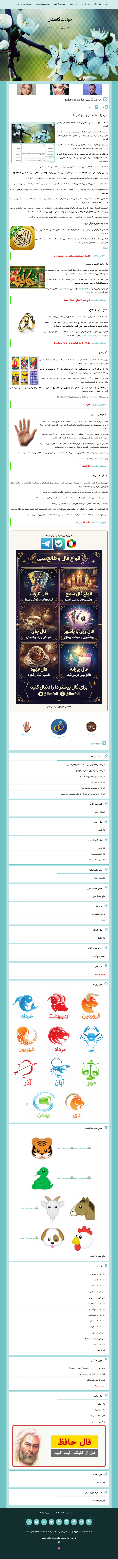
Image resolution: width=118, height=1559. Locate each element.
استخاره (105, 248)
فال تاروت (86, 4)
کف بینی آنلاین (99, 458)
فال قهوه (101, 848)
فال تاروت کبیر (99, 1280)
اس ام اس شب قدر (97, 782)
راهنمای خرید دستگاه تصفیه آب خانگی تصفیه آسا (86, 1368)
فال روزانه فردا (99, 1500)
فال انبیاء (101, 830)
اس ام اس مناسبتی (43, 4)
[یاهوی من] (89, 1522)
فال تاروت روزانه (98, 1274)
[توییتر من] (51, 1522)
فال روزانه (73, 4)
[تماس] (59, 1522)
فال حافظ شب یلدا (98, 1415)
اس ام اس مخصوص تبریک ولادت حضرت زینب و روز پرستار (82, 794)
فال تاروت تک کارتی (97, 1292)
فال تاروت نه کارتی (97, 1321)
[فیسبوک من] (74, 1522)
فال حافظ (97, 4)
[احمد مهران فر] (92, 90)
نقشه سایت (46, 1538)
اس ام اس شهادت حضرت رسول (92, 788)
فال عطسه (101, 1482)
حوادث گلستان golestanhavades (83, 99)
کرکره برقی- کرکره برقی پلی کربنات (91, 1374)
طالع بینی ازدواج (89, 335)
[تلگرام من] (81, 1522)
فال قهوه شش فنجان (97, 860)
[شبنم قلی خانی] (26, 90)
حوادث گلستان (60, 19)
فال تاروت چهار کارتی (96, 1303)
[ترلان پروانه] (59, 90)
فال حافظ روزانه (63, 288)
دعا (103, 920)
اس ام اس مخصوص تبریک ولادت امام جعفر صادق (86, 764)
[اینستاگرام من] (66, 1522)
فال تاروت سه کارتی (97, 1297)
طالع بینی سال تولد (97, 1256)
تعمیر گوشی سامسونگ (96, 1380)
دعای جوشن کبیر (98, 914)
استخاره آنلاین (59, 4)
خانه (107, 4)
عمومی (92, 743)
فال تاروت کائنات (98, 1286)
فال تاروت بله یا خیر (97, 1344)
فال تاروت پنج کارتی (97, 1309)
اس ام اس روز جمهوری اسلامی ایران (91, 776)
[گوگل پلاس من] (44, 1522)
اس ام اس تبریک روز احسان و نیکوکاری (90, 770)
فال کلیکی (101, 938)
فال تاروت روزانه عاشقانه (95, 1338)
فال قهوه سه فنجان (97, 854)
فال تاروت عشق (98, 1332)
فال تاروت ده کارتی (97, 1327)
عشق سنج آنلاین (98, 956)
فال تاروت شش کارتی (96, 1315)
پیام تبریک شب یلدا (97, 1421)
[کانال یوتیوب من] (36, 1522)
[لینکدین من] (29, 1522)
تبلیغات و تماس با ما (23, 4)
